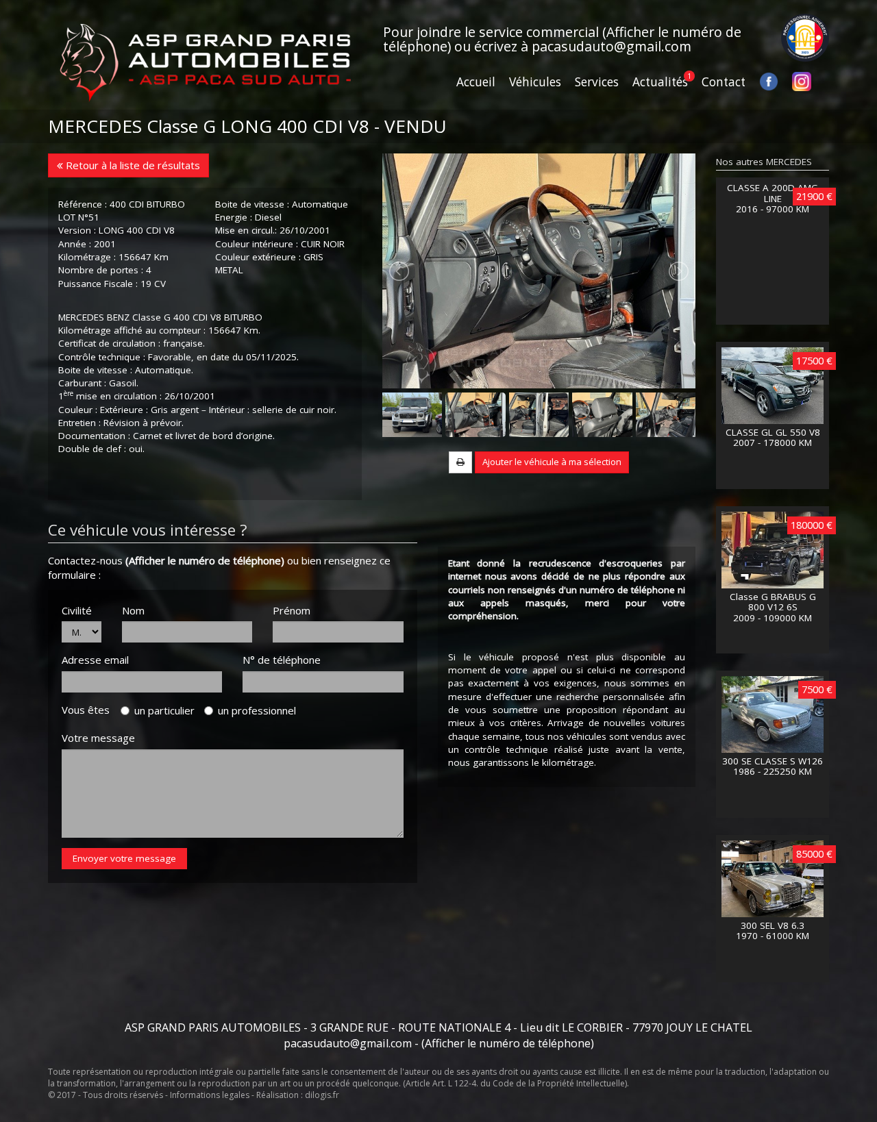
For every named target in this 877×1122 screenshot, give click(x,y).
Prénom (291, 610)
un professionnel (257, 710)
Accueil (475, 82)
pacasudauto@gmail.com (611, 46)
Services (597, 82)
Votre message (98, 738)
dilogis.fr (322, 1095)
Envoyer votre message (124, 858)
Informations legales (209, 1095)
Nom (133, 610)
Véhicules (535, 82)
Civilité (77, 610)
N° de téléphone (282, 659)
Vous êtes (90, 709)
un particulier (164, 710)
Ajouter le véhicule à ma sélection (551, 462)
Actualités (660, 82)
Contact (723, 82)
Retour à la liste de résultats (131, 165)
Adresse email (95, 659)
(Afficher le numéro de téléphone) (204, 560)
